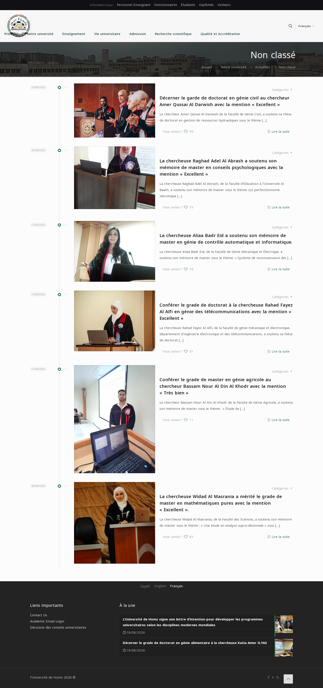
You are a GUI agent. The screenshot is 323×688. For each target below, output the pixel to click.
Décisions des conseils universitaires (58, 627)
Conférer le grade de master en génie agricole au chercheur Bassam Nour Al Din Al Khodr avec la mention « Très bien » (223, 386)
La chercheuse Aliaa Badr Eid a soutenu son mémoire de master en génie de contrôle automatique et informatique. (226, 238)
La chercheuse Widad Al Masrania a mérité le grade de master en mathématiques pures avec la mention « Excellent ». (221, 503)
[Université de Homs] (18, 25)
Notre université (233, 67)
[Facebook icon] (268, 677)
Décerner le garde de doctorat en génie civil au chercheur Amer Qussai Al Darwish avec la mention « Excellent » (224, 101)
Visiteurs (224, 5)
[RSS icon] (277, 677)
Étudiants (188, 5)
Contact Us (38, 615)
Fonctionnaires (165, 5)
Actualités (262, 67)
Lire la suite (281, 132)
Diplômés (206, 5)
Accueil (206, 67)
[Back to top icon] (288, 679)
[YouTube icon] (273, 677)
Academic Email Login (47, 621)
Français (304, 26)
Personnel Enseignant (134, 5)
